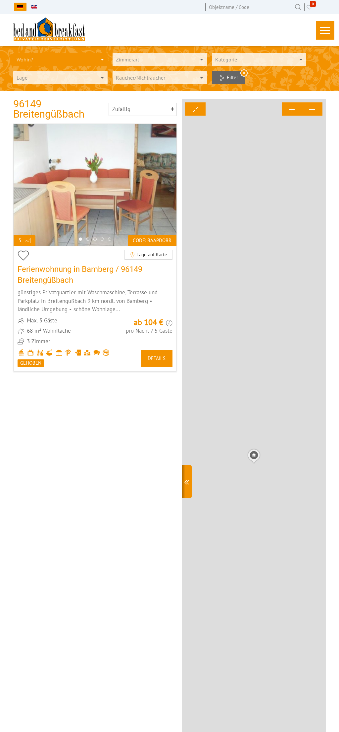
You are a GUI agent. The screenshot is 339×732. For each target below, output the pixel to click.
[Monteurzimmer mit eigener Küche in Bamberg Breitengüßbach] (95, 308)
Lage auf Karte (151, 254)
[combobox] (255, 7)
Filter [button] (235, 76)
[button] (325, 30)
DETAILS (157, 358)
